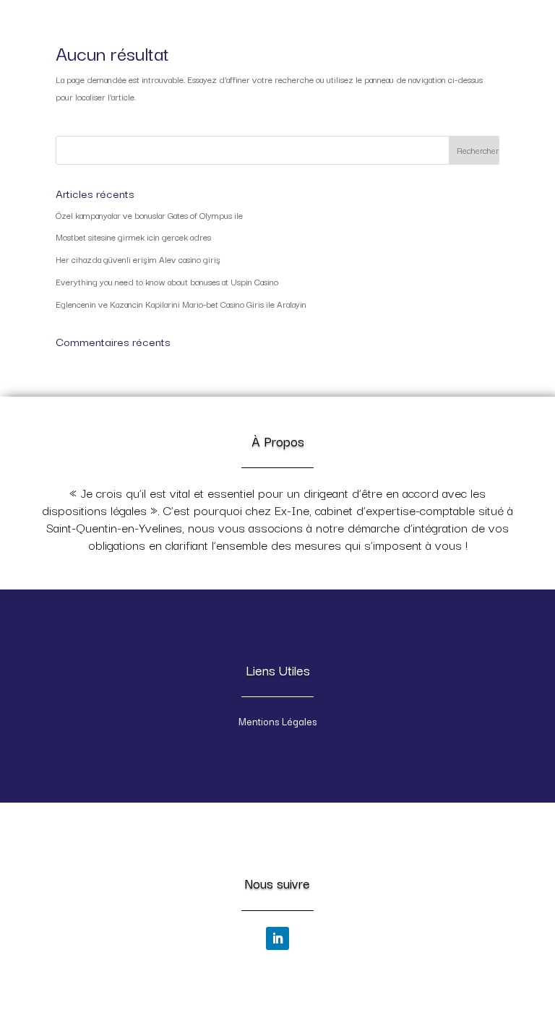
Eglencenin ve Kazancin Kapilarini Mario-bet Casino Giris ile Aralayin (181, 304)
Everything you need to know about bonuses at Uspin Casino (167, 281)
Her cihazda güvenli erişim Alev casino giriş (138, 259)
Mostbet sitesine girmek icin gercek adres (133, 236)
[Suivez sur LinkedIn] (277, 938)
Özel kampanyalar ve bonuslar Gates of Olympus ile (149, 215)
